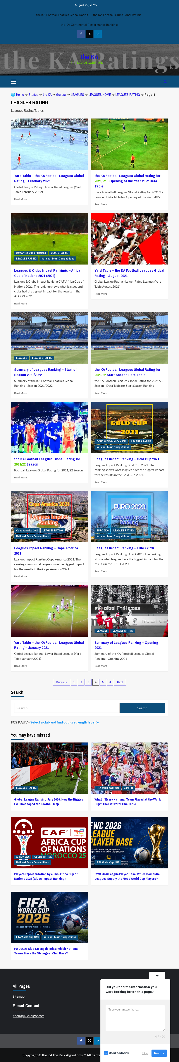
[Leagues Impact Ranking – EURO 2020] (129, 516)
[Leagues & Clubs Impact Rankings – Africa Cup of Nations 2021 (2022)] (49, 239)
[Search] (165, 81)
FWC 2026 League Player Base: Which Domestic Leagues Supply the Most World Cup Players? (127, 876)
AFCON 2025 (22, 857)
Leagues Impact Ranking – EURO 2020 (124, 547)
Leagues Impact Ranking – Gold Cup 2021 (127, 458)
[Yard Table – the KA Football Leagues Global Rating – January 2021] (49, 611)
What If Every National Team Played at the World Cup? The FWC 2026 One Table (128, 801)
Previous (61, 682)
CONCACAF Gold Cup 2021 (111, 441)
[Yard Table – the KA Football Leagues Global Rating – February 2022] (49, 144)
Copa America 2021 (27, 530)
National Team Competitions (57, 258)
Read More (20, 199)
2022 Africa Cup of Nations (31, 253)
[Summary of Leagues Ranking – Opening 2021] (129, 611)
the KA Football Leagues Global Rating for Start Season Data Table (127, 372)
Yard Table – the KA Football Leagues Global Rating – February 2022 (49, 178)
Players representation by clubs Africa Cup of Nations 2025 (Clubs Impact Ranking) (45, 876)
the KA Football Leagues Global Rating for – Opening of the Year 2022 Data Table (127, 181)
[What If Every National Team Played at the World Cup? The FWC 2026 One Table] (129, 768)
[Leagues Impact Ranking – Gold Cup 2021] (129, 427)
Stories (33, 94)
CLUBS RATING (59, 253)
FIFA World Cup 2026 (107, 788)
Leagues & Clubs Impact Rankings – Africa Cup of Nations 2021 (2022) (47, 273)
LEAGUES (77, 94)
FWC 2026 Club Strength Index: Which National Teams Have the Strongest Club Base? (46, 950)
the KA (89, 56)
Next (120, 682)
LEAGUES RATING (127, 94)
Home (20, 94)
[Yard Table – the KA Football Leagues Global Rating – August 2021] (129, 239)
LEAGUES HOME (100, 94)
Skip (145, 1053)
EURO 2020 (102, 530)
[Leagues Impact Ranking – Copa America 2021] (49, 516)
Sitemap (18, 996)
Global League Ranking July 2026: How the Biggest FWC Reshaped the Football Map (49, 801)
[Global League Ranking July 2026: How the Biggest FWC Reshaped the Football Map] (49, 768)
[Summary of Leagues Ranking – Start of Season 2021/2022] (49, 338)
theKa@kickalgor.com (28, 1016)
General (61, 94)
